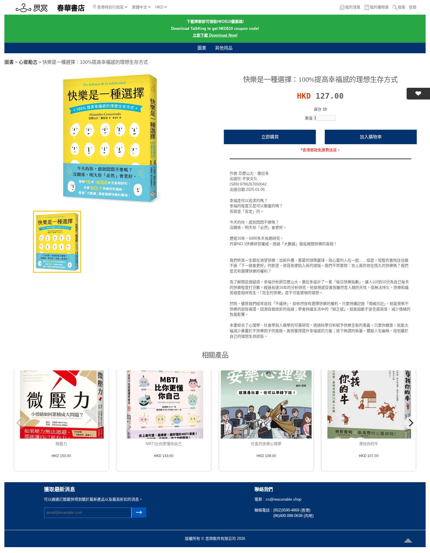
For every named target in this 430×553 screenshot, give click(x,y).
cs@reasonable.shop (283, 499)
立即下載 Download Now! (215, 35)
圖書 (201, 47)
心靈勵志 (28, 62)
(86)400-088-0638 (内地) (293, 516)
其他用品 (224, 47)
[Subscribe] (139, 512)
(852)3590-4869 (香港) (291, 510)
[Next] (410, 422)
